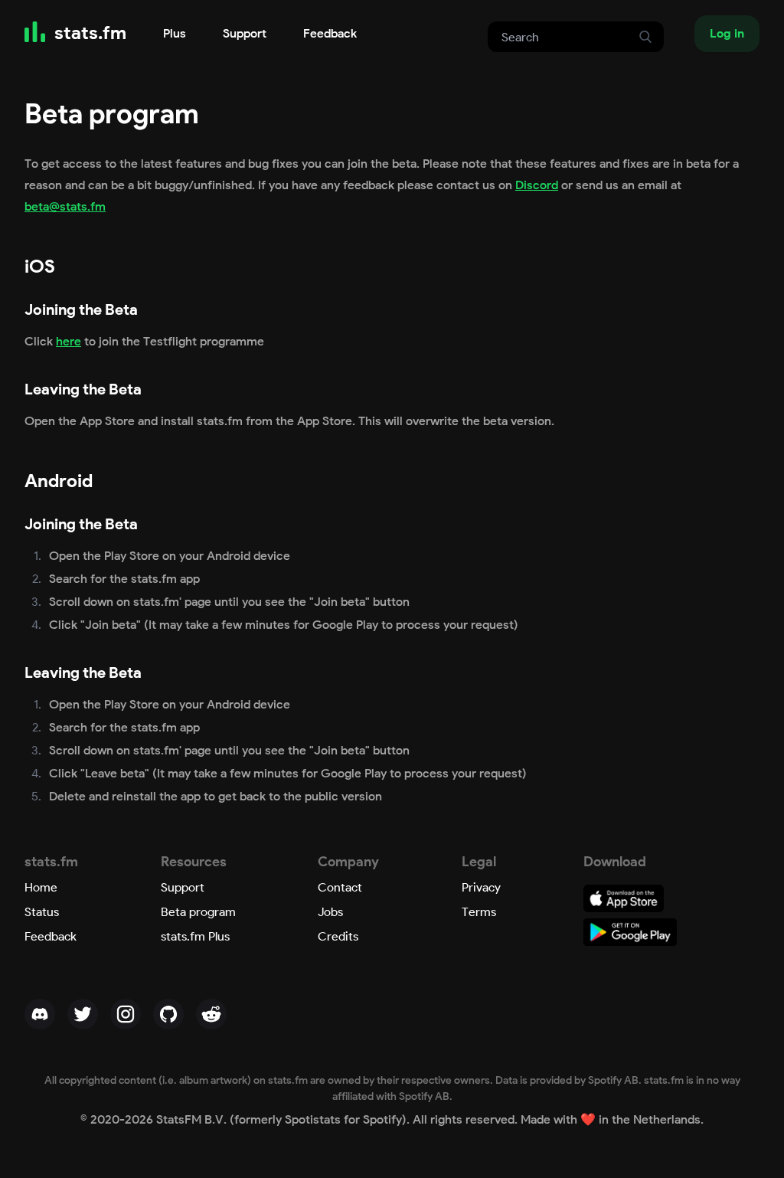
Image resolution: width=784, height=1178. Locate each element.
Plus (174, 33)
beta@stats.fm (65, 206)
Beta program (198, 912)
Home (40, 887)
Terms (479, 912)
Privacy (481, 887)
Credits (338, 936)
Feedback (330, 33)
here (68, 341)
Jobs (330, 912)
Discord (536, 185)
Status (41, 912)
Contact (340, 887)
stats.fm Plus (195, 936)
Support (244, 33)
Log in (727, 33)
